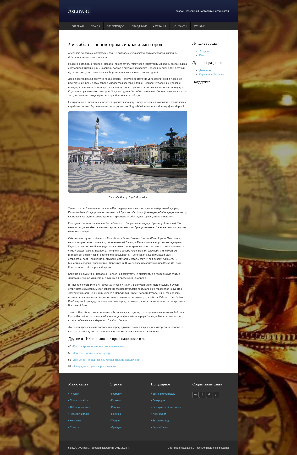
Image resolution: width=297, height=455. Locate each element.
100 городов (115, 26)
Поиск (95, 26)
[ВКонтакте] (195, 395)
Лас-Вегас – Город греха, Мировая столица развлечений (106, 359)
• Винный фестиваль (163, 393)
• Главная (73, 393)
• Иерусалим (158, 413)
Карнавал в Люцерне (211, 74)
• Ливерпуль (158, 400)
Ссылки (199, 26)
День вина (205, 70)
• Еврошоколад (160, 420)
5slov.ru (79, 10)
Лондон (204, 51)
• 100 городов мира (79, 407)
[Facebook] (202, 395)
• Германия (116, 393)
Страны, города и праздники (97, 447)
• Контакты (74, 420)
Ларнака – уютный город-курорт (92, 353)
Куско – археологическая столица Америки (98, 346)
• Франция (116, 427)
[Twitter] (209, 395)
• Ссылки (73, 427)
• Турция (115, 420)
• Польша (115, 413)
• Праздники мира (78, 413)
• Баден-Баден (159, 427)
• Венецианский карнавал (166, 407)
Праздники (139, 26)
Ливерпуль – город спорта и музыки (94, 366)
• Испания (115, 400)
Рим (201, 55)
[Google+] (216, 395)
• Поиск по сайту (78, 400)
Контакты (180, 26)
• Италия (115, 407)
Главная (78, 26)
